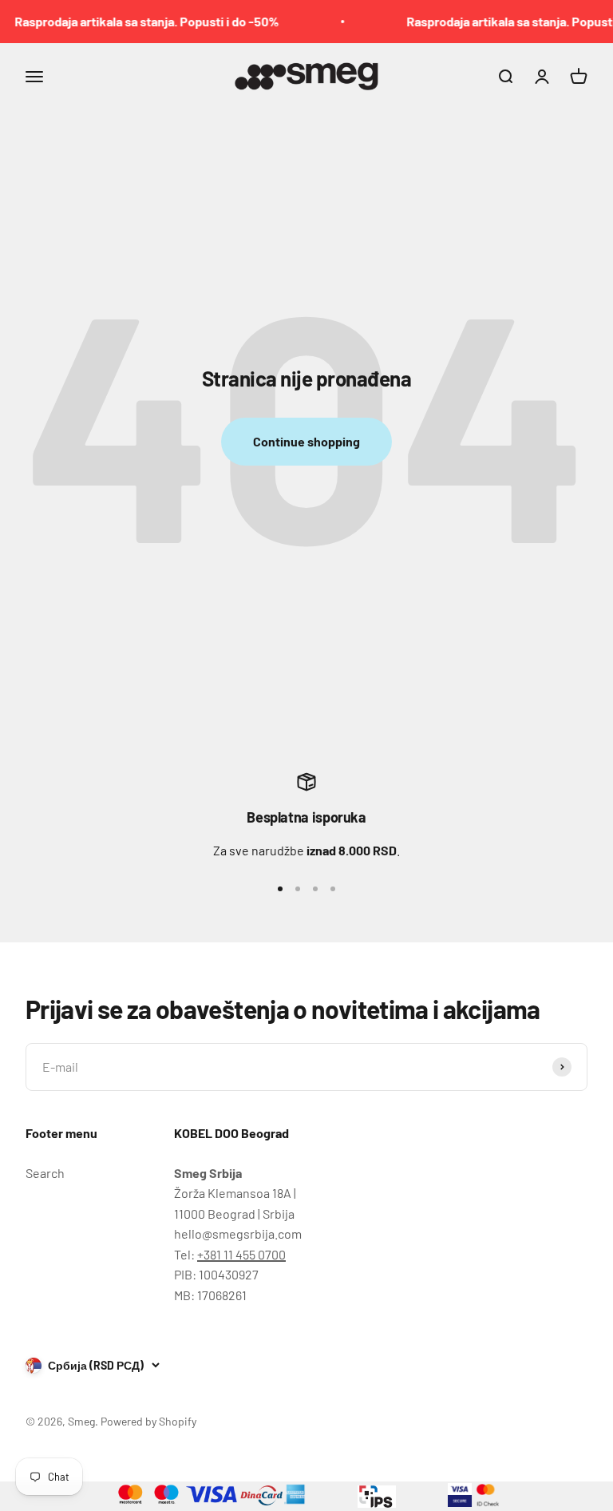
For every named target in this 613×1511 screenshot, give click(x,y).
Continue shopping (306, 441)
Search (45, 1172)
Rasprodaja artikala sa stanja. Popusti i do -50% (138, 21)
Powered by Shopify (148, 1421)
